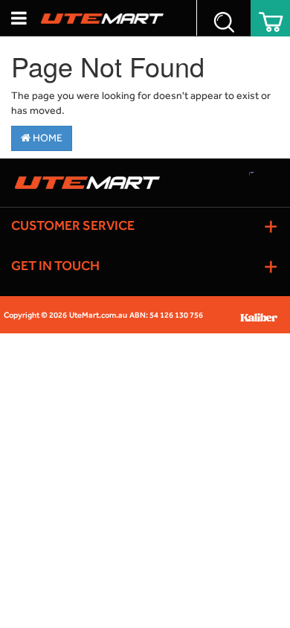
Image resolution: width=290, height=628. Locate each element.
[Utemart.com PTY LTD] (102, 17)
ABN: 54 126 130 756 (166, 315)
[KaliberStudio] (264, 315)
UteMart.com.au (98, 315)
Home (46, 138)
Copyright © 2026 (35, 315)
